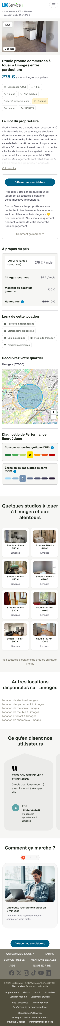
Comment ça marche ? (30, 234)
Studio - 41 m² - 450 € (15, 578)
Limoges (28, 11)
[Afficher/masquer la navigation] (53, 5)
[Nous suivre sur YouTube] (41, 973)
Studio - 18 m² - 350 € (15, 547)
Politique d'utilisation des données (30, 1017)
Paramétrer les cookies (41, 1021)
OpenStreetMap (50, 422)
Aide (13, 965)
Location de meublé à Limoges (20, 712)
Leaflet (36, 422)
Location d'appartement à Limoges (23, 704)
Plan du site (18, 986)
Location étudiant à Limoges (19, 716)
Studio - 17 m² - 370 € (44, 609)
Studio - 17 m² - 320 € (15, 609)
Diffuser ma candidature (30, 182)
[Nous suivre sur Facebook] (11, 973)
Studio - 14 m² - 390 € (15, 640)
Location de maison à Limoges (20, 708)
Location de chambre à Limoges (21, 720)
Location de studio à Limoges (20, 700)
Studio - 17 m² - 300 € (44, 640)
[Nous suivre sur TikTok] (33, 973)
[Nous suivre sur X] (19, 973)
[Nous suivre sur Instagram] (26, 973)
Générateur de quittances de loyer (30, 1007)
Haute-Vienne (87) (12, 11)
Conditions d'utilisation (30, 1012)
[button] (53, 412)
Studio (37, 992)
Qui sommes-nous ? (20, 953)
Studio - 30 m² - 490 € (45, 578)
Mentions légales (43, 959)
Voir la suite (9, 168)
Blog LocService (20, 1002)
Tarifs (49, 953)
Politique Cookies (16, 1021)
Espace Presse (14, 959)
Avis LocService (40, 1002)
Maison (26, 992)
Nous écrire (42, 965)
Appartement (12, 992)
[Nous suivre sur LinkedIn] (48, 973)
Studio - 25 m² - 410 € (45, 547)
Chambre (50, 992)
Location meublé (18, 996)
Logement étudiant (40, 996)
